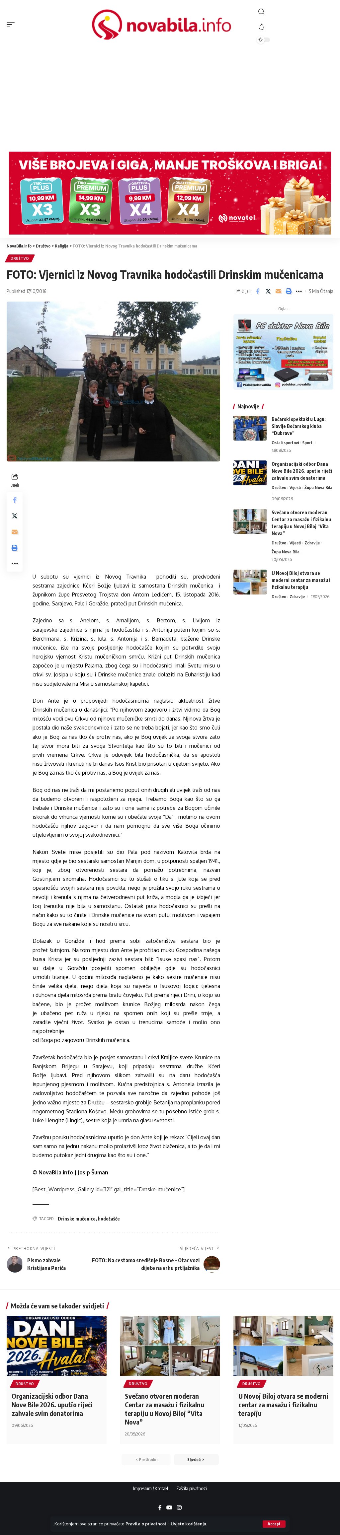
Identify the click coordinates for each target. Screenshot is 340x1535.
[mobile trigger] (12, 24)
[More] (298, 291)
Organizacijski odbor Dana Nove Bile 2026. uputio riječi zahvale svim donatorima (302, 471)
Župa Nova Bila (318, 487)
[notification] (295, 27)
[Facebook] (160, 1508)
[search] (295, 12)
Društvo (20, 258)
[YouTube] (169, 1508)
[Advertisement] (170, 98)
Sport (307, 442)
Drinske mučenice (77, 1218)
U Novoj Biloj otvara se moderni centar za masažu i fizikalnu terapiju (301, 580)
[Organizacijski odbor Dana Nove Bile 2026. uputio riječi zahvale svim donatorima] (250, 472)
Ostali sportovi (285, 442)
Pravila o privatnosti (147, 1523)
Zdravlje (312, 542)
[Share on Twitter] (268, 291)
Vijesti (295, 487)
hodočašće (109, 1218)
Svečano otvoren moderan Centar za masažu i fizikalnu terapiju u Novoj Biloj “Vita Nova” (164, 1409)
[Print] (288, 291)
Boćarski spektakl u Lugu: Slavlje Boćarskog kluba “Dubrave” (299, 426)
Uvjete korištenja (188, 1523)
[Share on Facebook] (257, 291)
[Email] (278, 291)
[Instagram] (179, 1508)
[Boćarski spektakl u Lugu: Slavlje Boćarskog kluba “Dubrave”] (250, 428)
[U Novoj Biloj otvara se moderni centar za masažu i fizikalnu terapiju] (250, 582)
